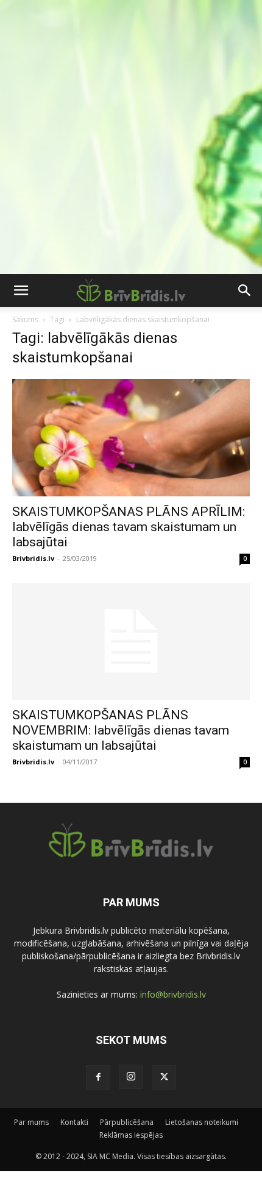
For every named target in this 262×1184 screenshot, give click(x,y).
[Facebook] (98, 1077)
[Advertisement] (131, 137)
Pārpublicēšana (127, 1122)
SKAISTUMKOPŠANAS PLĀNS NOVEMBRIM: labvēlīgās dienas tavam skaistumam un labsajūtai (120, 730)
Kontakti (74, 1122)
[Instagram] (131, 1077)
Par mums (31, 1122)
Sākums (25, 319)
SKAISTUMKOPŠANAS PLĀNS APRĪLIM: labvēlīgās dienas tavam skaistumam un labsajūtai (128, 526)
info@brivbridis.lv (173, 994)
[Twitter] (164, 1077)
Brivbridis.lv (33, 558)
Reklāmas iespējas (131, 1135)
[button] (20, 290)
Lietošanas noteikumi (201, 1122)
